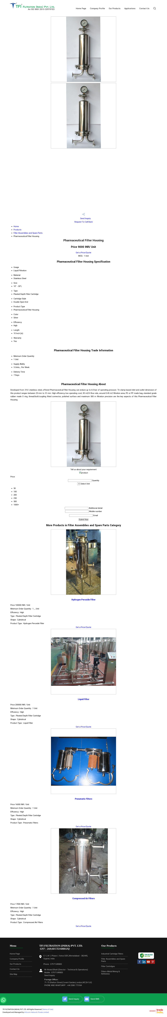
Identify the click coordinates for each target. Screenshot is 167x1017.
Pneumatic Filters (83, 799)
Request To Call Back (83, 222)
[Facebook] (139, 963)
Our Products (114, 8)
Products (17, 230)
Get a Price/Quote (83, 252)
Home (16, 226)
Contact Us (144, 8)
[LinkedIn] (144, 963)
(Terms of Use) (47, 1009)
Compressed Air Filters (83, 898)
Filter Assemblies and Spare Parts (28, 233)
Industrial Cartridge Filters (112, 954)
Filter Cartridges (108, 966)
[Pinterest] (153, 963)
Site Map (13, 974)
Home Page (81, 8)
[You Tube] (148, 963)
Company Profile (97, 8)
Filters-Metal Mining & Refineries (110, 972)
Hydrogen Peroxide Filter (83, 599)
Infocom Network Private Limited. (36, 1012)
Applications (129, 8)
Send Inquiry (85, 218)
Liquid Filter (83, 699)
